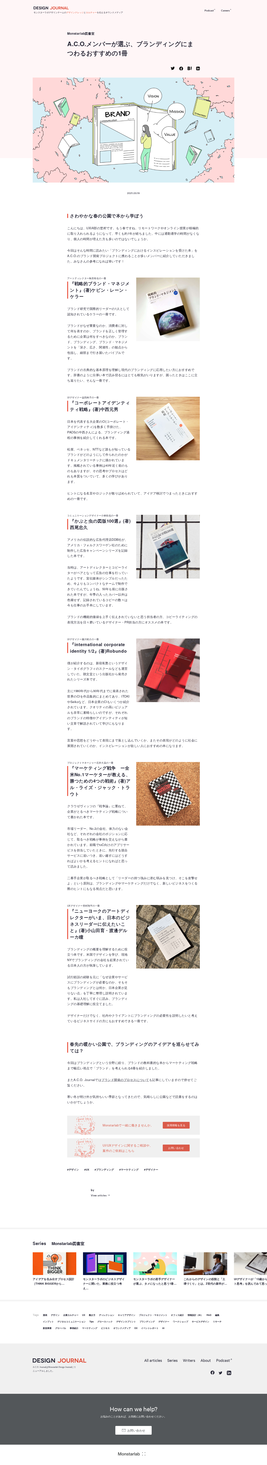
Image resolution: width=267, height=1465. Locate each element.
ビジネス (105, 1328)
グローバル (60, 1328)
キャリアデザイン (126, 1315)
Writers (189, 1360)
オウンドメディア (122, 1328)
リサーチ (217, 1321)
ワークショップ (180, 1321)
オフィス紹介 (177, 1315)
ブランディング (105, 1169)
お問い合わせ (176, 1148)
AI (163, 1328)
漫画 (45, 1315)
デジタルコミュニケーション (71, 1321)
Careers (225, 10)
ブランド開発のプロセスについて (125, 1079)
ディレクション (106, 1315)
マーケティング (130, 1169)
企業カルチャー (70, 1315)
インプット (48, 1321)
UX (87, 1169)
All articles (153, 1360)
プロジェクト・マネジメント (153, 1315)
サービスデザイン (200, 1321)
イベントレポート (150, 1328)
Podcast (209, 10)
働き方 (92, 1315)
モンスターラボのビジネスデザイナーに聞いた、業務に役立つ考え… (104, 1283)
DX (135, 1328)
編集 (217, 1315)
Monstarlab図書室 (81, 33)
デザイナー (151, 1169)
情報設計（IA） (195, 1315)
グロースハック (105, 1321)
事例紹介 (74, 1328)
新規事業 (47, 1328)
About (206, 1360)
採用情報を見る (176, 1125)
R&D (209, 1315)
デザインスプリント (126, 1321)
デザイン (74, 1169)
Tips (91, 1321)
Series (39, 1243)
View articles (99, 1195)
